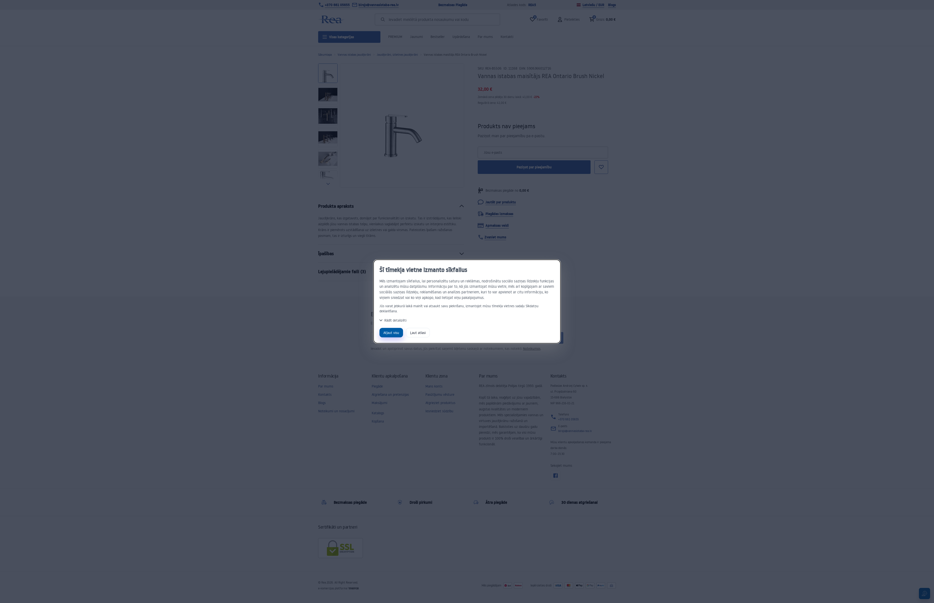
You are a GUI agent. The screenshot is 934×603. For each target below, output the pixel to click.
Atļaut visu (391, 332)
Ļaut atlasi (418, 332)
